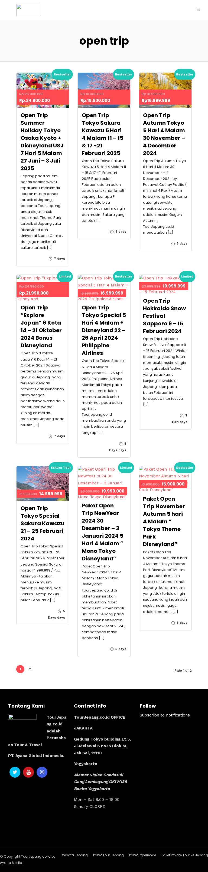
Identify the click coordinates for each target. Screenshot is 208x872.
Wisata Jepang (75, 855)
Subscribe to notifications (165, 715)
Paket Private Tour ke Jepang (184, 855)
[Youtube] (28, 772)
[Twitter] (14, 772)
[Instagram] (42, 772)
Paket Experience (142, 855)
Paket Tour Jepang (108, 855)
